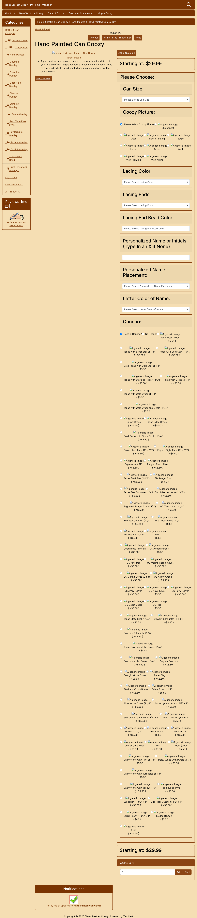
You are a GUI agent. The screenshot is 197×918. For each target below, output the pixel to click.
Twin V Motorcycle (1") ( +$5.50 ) (175, 719)
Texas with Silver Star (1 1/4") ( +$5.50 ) (140, 353)
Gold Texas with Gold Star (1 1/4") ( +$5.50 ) (142, 367)
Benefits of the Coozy (31, 13)
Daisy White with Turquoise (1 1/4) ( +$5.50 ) (142, 775)
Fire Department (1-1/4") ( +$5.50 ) (168, 522)
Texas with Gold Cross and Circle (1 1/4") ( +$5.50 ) (146, 409)
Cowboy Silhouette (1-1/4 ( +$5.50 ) (137, 635)
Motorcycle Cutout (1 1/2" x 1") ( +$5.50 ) (172, 705)
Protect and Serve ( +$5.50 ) (133, 536)
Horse (133, 149)
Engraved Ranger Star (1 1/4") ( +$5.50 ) (140, 508)
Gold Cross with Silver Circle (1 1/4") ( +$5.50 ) (143, 438)
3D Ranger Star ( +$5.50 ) (163, 480)
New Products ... (14, 184)
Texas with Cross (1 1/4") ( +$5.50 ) (177, 381)
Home (36, 4)
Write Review (43, 78)
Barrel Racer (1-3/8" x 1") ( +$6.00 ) (137, 817)
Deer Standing (157, 138)
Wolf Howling (133, 159)
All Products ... (13, 191)
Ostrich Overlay (19, 149)
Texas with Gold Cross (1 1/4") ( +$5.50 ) (140, 395)
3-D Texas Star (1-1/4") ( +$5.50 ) (171, 508)
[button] (188, 4)
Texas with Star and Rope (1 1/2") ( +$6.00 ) (142, 381)
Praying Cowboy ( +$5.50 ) (169, 663)
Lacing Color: (137, 171)
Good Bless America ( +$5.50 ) (135, 550)
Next (138, 37)
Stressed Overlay (14, 95)
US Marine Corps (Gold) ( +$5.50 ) (137, 578)
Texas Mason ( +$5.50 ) (157, 733)
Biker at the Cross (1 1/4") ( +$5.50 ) (138, 705)
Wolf (180, 149)
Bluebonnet (168, 127)
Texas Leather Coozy (96, 916)
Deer (133, 138)
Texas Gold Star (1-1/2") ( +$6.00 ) (137, 480)
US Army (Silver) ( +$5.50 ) (133, 592)
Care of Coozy (56, 13)
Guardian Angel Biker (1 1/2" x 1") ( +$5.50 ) (142, 719)
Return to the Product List (117, 37)
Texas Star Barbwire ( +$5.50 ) (135, 494)
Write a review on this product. (16, 224)
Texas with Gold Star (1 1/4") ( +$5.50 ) (174, 353)
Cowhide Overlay (14, 74)
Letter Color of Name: (146, 298)
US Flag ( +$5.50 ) (157, 606)
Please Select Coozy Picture (139, 124)
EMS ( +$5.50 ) (157, 536)
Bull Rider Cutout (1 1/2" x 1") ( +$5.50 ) (166, 803)
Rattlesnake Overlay (15, 133)
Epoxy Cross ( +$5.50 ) (134, 424)
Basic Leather (20, 40)
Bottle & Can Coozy (57, 21)
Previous (93, 37)
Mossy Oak (21, 47)
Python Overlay (19, 142)
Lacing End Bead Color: (148, 217)
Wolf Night (157, 159)
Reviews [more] (16, 204)
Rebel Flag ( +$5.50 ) (159, 677)
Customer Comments (80, 13)
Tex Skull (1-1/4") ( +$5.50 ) (171, 789)
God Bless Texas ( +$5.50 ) (170, 339)
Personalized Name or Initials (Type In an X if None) (154, 243)
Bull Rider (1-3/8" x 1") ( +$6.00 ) (136, 803)
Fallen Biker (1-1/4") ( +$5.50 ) (162, 691)
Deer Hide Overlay (15, 84)
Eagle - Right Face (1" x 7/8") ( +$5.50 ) (173, 452)
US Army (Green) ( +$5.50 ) (163, 578)
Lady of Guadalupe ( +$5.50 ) (134, 747)
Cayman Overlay (14, 63)
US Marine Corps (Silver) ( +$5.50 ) (160, 564)
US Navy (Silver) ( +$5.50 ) (181, 592)
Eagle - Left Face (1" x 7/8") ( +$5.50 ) (139, 452)
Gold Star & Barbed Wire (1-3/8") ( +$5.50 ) (167, 494)
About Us (9, 13)
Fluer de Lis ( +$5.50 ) (180, 733)
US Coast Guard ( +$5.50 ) (133, 606)
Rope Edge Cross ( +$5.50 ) (157, 424)
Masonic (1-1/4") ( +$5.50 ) (133, 733)
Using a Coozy (104, 13)
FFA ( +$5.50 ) (157, 747)
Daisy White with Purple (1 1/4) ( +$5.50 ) (175, 761)
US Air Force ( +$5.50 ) (133, 564)
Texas (157, 149)
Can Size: (133, 89)
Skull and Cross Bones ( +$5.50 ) (136, 691)
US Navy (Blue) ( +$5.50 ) (157, 592)
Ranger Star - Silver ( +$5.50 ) (157, 466)
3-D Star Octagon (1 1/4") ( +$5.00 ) (137, 522)
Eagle (181, 138)
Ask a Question (126, 52)
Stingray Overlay (14, 105)
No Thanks (151, 334)
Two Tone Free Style (17, 123)
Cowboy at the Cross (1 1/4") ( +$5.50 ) (139, 663)
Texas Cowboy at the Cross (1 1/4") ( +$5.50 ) (143, 649)
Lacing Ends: (137, 194)
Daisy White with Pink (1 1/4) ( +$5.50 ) (139, 761)
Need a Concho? (133, 334)
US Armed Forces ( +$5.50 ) (159, 550)
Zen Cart (128, 916)
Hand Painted (78, 21)
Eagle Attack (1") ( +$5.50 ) (133, 466)
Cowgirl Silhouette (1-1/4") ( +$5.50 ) (168, 620)
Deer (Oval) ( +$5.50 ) (181, 747)
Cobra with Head (15, 158)
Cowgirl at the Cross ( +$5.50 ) (135, 677)
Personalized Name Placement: (144, 272)
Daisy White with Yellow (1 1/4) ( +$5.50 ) (140, 789)
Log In (48, 4)
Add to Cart (183, 872)
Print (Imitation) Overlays (18, 169)
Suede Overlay (19, 114)
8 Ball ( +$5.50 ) (133, 832)
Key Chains (11, 177)
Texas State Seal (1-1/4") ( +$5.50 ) (137, 620)
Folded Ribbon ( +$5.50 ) (164, 817)
